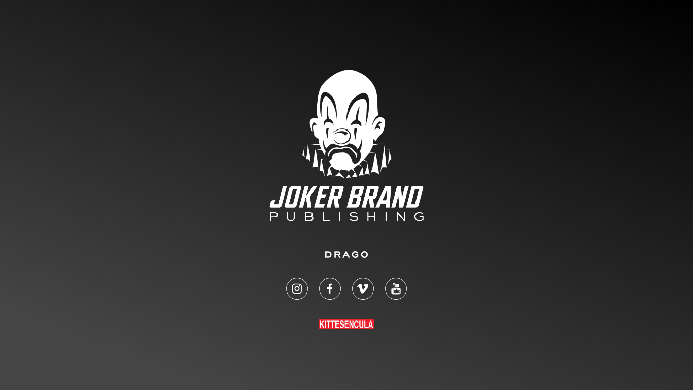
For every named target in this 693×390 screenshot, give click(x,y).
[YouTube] (396, 289)
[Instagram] (297, 289)
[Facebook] (330, 289)
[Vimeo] (363, 289)
